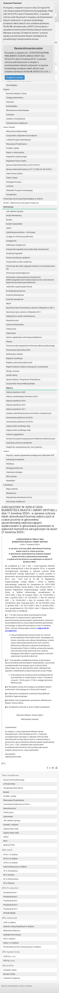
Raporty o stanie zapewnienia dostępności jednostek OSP (30, 455)
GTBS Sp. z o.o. (9, 956)
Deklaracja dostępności (16, 245)
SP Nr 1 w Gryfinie (10, 855)
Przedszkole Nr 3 (10, 901)
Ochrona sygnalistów (15, 434)
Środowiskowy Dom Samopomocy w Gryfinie (22, 947)
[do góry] (50, 768)
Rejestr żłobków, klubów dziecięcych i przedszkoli (27, 367)
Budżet (9, 220)
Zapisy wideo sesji (11, 833)
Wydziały (10, 102)
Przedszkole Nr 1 (10, 892)
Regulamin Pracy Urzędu (16, 161)
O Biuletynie (8, 485)
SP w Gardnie (8, 875)
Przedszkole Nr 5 (10, 909)
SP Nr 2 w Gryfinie (10, 859)
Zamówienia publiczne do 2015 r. (19, 422)
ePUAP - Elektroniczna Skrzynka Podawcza (21, 203)
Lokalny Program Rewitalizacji (18, 140)
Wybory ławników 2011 (15, 409)
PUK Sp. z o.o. (9, 960)
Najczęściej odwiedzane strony (19, 497)
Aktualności (11, 493)
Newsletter (10, 481)
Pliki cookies (11, 476)
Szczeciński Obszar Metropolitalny (20, 384)
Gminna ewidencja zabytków (18, 258)
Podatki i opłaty (12, 148)
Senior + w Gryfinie (10, 943)
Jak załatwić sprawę (14, 211)
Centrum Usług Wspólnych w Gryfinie (18, 926)
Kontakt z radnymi (10, 825)
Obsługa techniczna (14, 468)
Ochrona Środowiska (15, 324)
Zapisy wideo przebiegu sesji (18, 430)
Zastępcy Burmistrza (14, 98)
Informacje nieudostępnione (18, 273)
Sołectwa (10, 115)
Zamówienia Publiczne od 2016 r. (16, 804)
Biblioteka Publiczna (11, 931)
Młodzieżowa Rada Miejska (17, 110)
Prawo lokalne (9, 127)
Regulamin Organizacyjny (16, 156)
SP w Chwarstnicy (10, 871)
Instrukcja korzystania (15, 459)
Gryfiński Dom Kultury (12, 935)
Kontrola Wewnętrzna (15, 295)
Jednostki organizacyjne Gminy (19, 287)
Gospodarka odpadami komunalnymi (21, 136)
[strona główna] (53, 768)
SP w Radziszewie (10, 879)
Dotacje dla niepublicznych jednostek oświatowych (27, 249)
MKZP (8, 304)
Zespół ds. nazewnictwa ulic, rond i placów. (24, 447)
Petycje (9, 341)
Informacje (8, 207)
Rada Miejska (11, 106)
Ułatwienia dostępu (14, 472)
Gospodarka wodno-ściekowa (19, 262)
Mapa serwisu (12, 489)
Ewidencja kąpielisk (14, 253)
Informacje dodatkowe (15, 501)
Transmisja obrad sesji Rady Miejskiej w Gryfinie (23, 199)
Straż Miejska (11, 85)
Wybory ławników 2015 (15, 405)
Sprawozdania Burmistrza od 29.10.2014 (23, 165)
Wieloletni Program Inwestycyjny (19, 190)
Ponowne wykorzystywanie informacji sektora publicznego (30, 346)
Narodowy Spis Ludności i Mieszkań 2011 (23, 312)
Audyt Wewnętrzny (14, 215)
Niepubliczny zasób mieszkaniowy (20, 316)
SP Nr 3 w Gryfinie (10, 863)
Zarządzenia (11, 194)
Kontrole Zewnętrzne (14, 299)
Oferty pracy (11, 329)
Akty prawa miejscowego (16, 131)
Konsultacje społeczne (15, 291)
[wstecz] (47, 768)
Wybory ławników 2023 (15, 392)
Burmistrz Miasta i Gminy (16, 93)
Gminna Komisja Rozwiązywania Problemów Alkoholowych (30, 439)
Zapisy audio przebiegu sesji (18, 426)
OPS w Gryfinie (9, 939)
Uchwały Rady (9, 784)
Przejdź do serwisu (14, 77)
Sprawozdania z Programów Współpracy (23, 379)
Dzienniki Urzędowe (11, 978)
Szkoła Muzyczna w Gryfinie (14, 867)
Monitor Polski (9, 974)
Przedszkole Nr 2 (10, 897)
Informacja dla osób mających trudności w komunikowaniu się (30, 267)
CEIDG (8, 228)
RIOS (5, 841)
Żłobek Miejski (9, 913)
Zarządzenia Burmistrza (13, 788)
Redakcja (10, 464)
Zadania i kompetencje (15, 119)
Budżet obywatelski (14, 224)
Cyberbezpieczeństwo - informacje (20, 232)
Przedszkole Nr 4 (10, 905)
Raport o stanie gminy (15, 152)
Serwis (6, 451)
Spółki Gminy (11, 375)
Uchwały (9, 186)
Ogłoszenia (11, 333)
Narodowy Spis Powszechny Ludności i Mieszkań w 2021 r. (30, 308)
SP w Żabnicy (8, 883)
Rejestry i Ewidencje (14, 358)
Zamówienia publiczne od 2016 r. (19, 417)
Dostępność (11, 241)
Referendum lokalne (14, 354)
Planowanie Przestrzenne (16, 144)
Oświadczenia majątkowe (16, 123)
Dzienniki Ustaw (10, 970)
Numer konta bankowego (13, 780)
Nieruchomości (12, 320)
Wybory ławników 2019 (15, 401)
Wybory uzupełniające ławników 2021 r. (22, 396)
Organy (6, 89)
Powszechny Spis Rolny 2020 (18, 350)
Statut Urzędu (11, 178)
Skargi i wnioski (12, 371)
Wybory (9, 388)
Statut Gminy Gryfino (14, 173)
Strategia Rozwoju (13, 182)
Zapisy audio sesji (10, 829)
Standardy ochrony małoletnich (19, 443)
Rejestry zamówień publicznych (19, 362)
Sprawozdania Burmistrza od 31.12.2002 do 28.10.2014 (29, 169)
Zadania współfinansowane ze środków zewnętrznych (28, 413)
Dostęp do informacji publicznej (19, 236)
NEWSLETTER (9, 845)
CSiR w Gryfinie (9, 922)
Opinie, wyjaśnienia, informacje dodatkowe (24, 337)
